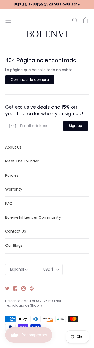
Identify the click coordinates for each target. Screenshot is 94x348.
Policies (12, 175)
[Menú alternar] (8, 20)
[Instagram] (21, 288)
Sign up (75, 125)
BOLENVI (47, 34)
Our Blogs (13, 245)
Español (17, 269)
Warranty (13, 189)
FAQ (9, 203)
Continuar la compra (30, 79)
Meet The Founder (22, 161)
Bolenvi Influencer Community (33, 217)
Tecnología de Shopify (24, 305)
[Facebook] (13, 288)
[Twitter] (5, 288)
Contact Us (15, 231)
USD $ (48, 269)
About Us (13, 147)
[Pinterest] (30, 288)
